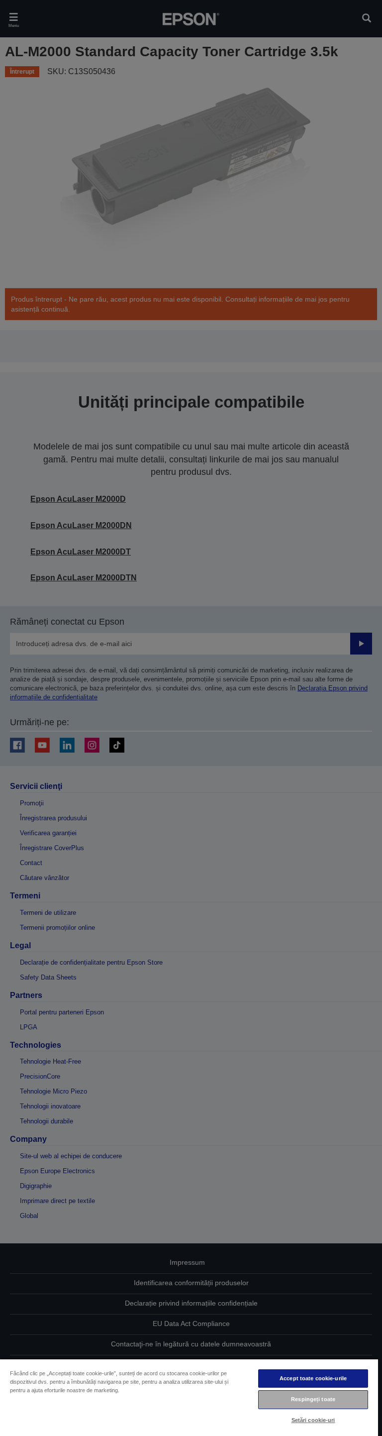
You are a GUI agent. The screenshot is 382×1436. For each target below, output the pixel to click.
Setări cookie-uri (313, 1420)
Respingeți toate (313, 1399)
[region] (189, 1397)
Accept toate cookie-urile (313, 1378)
